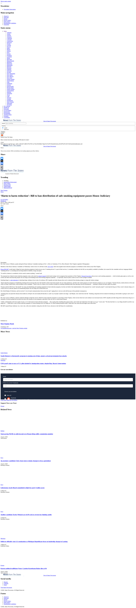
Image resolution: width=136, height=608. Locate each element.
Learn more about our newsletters (9, 400)
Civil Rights (7, 117)
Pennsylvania (10, 86)
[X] (68, 161)
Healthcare (6, 107)
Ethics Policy (7, 21)
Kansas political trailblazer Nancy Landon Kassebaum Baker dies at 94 (24, 568)
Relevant (6, 129)
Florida (8, 44)
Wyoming (9, 104)
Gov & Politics (7, 110)
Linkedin (6, 583)
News (2, 192)
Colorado (9, 39)
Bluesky (6, 582)
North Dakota (10, 80)
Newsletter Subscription (10, 9)
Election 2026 (7, 185)
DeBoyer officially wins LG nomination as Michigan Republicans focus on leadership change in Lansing (34, 541)
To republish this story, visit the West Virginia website (14, 328)
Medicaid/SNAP (8, 187)
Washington (10, 100)
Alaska (8, 34)
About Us (6, 16)
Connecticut (10, 41)
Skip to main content (6, 1)
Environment (7, 113)
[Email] (68, 166)
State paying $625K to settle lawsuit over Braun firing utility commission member (27, 434)
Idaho (8, 48)
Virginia (9, 99)
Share (2, 205)
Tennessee (9, 93)
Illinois (8, 49)
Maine (8, 58)
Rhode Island (10, 87)
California (9, 38)
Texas (8, 95)
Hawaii (9, 46)
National (9, 69)
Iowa (8, 52)
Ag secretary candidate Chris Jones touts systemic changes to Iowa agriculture (26, 461)
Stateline (9, 92)
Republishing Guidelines (10, 23)
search (3, 123)
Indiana (9, 51)
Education (6, 109)
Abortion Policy (8, 114)
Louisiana (9, 56)
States (5, 31)
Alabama (9, 32)
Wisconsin (9, 103)
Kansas (9, 53)
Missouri (9, 66)
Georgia (9, 45)
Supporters (6, 24)
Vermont (9, 97)
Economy (6, 116)
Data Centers (7, 183)
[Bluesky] (68, 158)
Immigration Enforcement (10, 182)
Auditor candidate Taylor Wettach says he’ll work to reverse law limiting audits (26, 514)
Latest (5, 128)
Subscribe (6, 17)
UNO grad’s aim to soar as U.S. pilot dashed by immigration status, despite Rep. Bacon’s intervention (33, 363)
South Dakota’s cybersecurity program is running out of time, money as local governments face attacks (34, 356)
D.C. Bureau (7, 106)
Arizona (9, 35)
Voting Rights (7, 186)
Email (5, 585)
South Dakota (10, 90)
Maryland (9, 59)
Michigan (9, 62)
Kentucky (9, 55)
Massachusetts (10, 61)
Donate (5, 19)
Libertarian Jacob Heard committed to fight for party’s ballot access (22, 488)
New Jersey (10, 75)
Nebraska (9, 70)
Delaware (9, 42)
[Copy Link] (68, 168)
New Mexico (10, 76)
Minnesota (9, 63)
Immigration (7, 111)
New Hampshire (11, 73)
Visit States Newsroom (6, 587)
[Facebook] (68, 163)
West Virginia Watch (7, 324)
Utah (8, 96)
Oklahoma (9, 83)
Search (2, 132)
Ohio (8, 82)
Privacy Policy (7, 20)
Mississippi (9, 65)
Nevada (9, 72)
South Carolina (10, 89)
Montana (9, 68)
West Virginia (10, 102)
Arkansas (9, 36)
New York (9, 78)
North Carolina (10, 79)
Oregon (9, 85)
